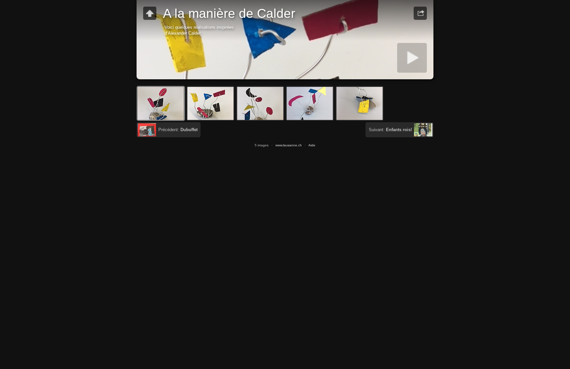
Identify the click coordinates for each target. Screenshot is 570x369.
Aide (311, 145)
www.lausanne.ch (288, 145)
